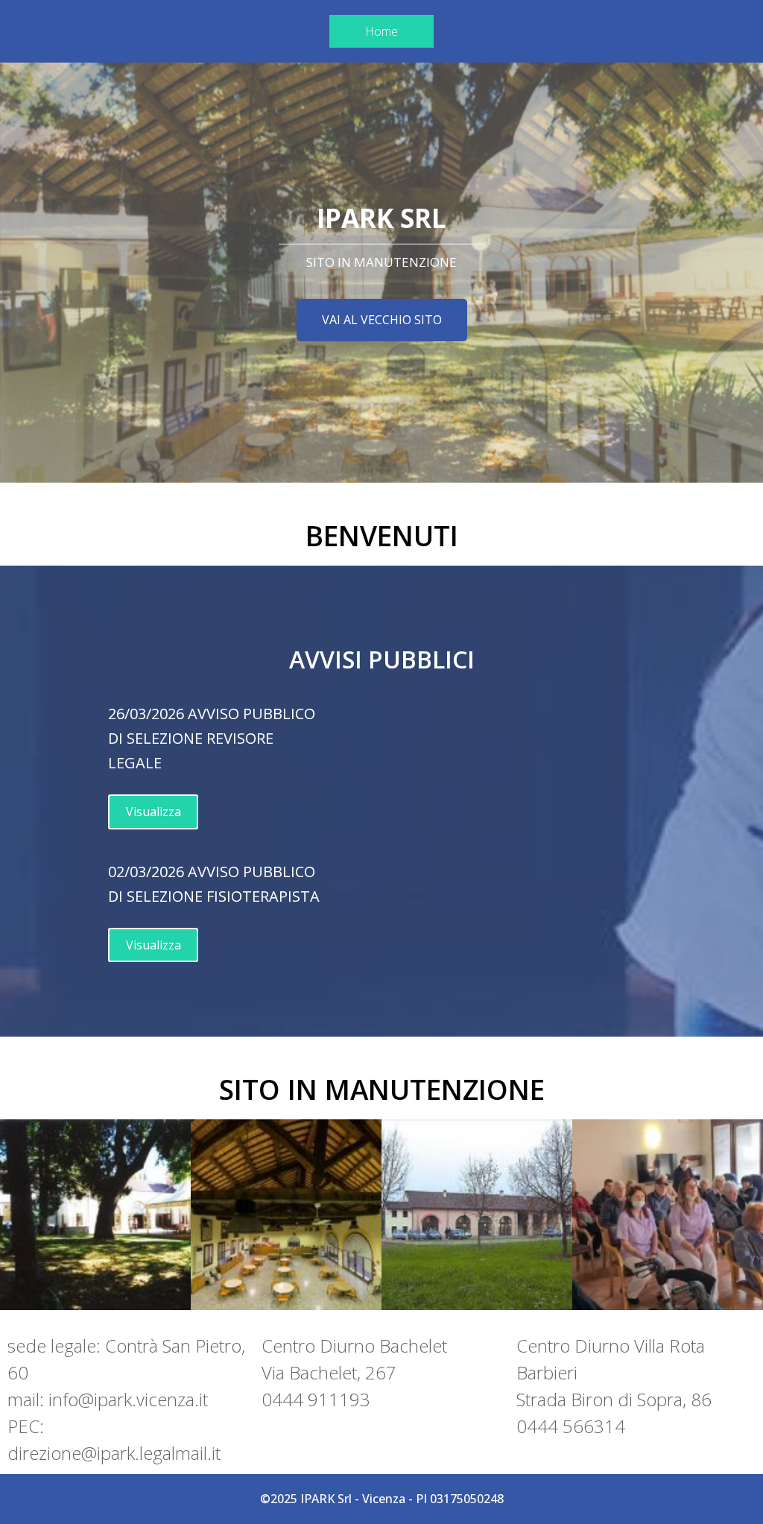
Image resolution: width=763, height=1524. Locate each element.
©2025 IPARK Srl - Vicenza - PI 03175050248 (382, 1498)
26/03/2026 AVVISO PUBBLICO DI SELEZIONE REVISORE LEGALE (211, 738)
